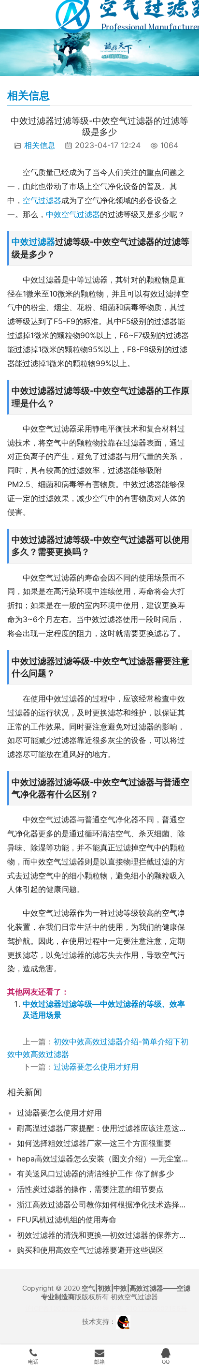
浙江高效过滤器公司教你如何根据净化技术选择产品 (104, 1204)
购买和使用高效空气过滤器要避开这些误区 (90, 1250)
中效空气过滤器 (73, 214)
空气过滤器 (42, 200)
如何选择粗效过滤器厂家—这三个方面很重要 (94, 1143)
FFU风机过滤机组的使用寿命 (66, 1219)
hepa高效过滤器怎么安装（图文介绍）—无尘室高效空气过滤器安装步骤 (104, 1158)
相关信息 (39, 145)
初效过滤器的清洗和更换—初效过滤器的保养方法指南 (104, 1235)
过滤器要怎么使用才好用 (96, 1066)
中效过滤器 (33, 242)
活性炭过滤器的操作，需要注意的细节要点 (90, 1189)
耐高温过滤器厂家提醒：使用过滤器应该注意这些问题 (104, 1128)
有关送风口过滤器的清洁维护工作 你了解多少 (95, 1173)
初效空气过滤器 (134, 1297)
